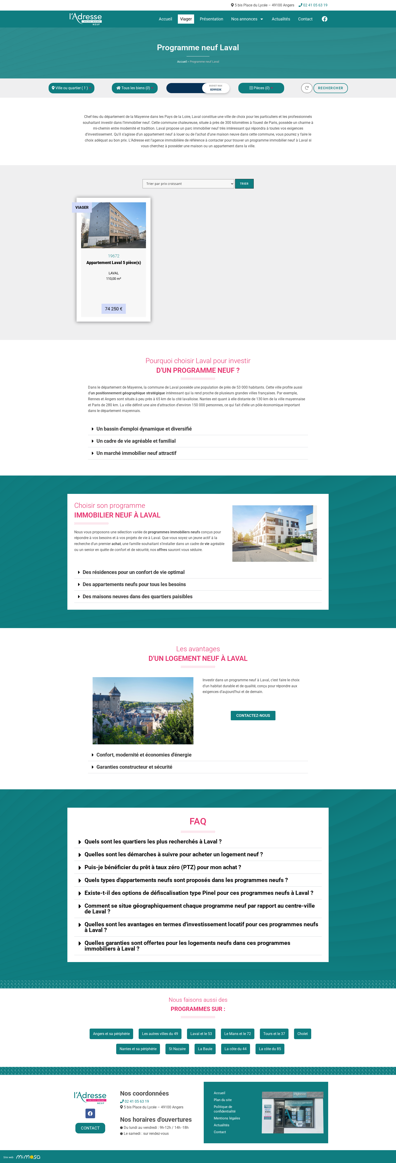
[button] (198, 429)
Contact (305, 19)
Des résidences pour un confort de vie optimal (134, 572)
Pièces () (262, 88)
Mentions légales (227, 1118)
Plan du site (223, 1100)
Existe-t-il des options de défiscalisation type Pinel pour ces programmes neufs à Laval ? (199, 893)
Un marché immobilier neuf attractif (136, 453)
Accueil (165, 19)
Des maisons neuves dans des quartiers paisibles (137, 596)
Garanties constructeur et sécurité (134, 767)
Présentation (211, 19)
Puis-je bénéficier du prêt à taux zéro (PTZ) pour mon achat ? (163, 867)
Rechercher (331, 88)
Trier (244, 183)
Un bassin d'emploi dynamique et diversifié (144, 428)
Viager (186, 19)
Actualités (281, 19)
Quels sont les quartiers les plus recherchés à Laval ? (153, 841)
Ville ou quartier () (72, 88)
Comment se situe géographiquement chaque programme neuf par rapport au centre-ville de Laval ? (200, 908)
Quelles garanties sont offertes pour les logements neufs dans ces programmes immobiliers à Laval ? (187, 946)
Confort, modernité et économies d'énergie (144, 754)
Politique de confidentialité (225, 1109)
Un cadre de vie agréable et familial (136, 441)
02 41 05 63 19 (136, 1101)
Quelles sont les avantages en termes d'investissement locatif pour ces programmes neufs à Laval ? (201, 927)
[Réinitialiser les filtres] (307, 88)
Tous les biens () (136, 88)
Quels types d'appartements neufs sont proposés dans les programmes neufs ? (186, 880)
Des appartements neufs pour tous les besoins (134, 584)
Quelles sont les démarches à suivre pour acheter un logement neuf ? (174, 854)
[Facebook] (324, 19)
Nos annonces (244, 19)
